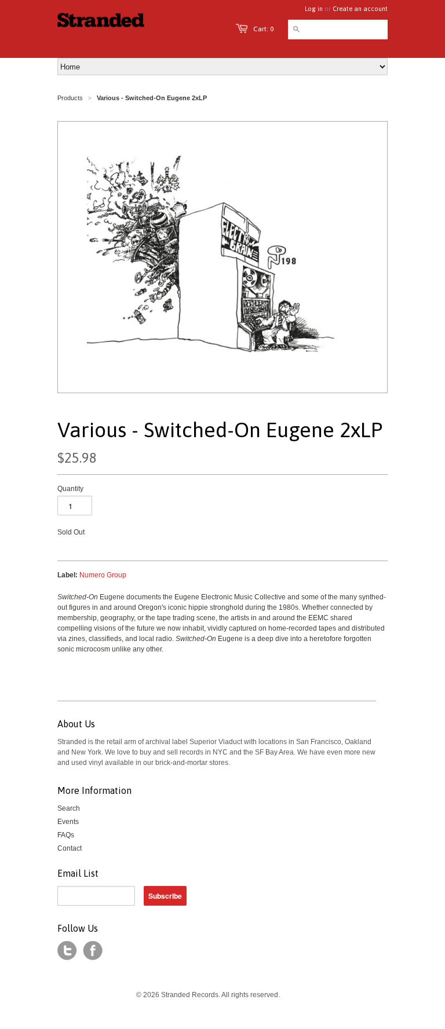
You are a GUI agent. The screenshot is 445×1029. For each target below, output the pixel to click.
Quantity (70, 489)
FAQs (65, 835)
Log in (314, 8)
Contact (69, 848)
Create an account (360, 8)
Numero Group (102, 575)
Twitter (67, 951)
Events (68, 822)
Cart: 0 (263, 29)
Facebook (93, 951)
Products (70, 97)
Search (68, 808)
